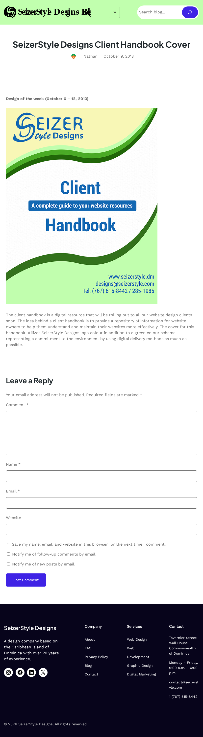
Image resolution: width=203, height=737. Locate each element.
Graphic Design (140, 665)
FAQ (88, 648)
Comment (17, 404)
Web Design (137, 639)
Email (13, 491)
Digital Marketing (141, 674)
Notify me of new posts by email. (43, 564)
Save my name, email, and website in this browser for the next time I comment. (89, 544)
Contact (91, 674)
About (90, 639)
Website (13, 517)
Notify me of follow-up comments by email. (54, 554)
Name (13, 464)
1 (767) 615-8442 (183, 697)
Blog (88, 665)
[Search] (190, 12)
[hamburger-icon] (114, 12)
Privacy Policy (96, 657)
